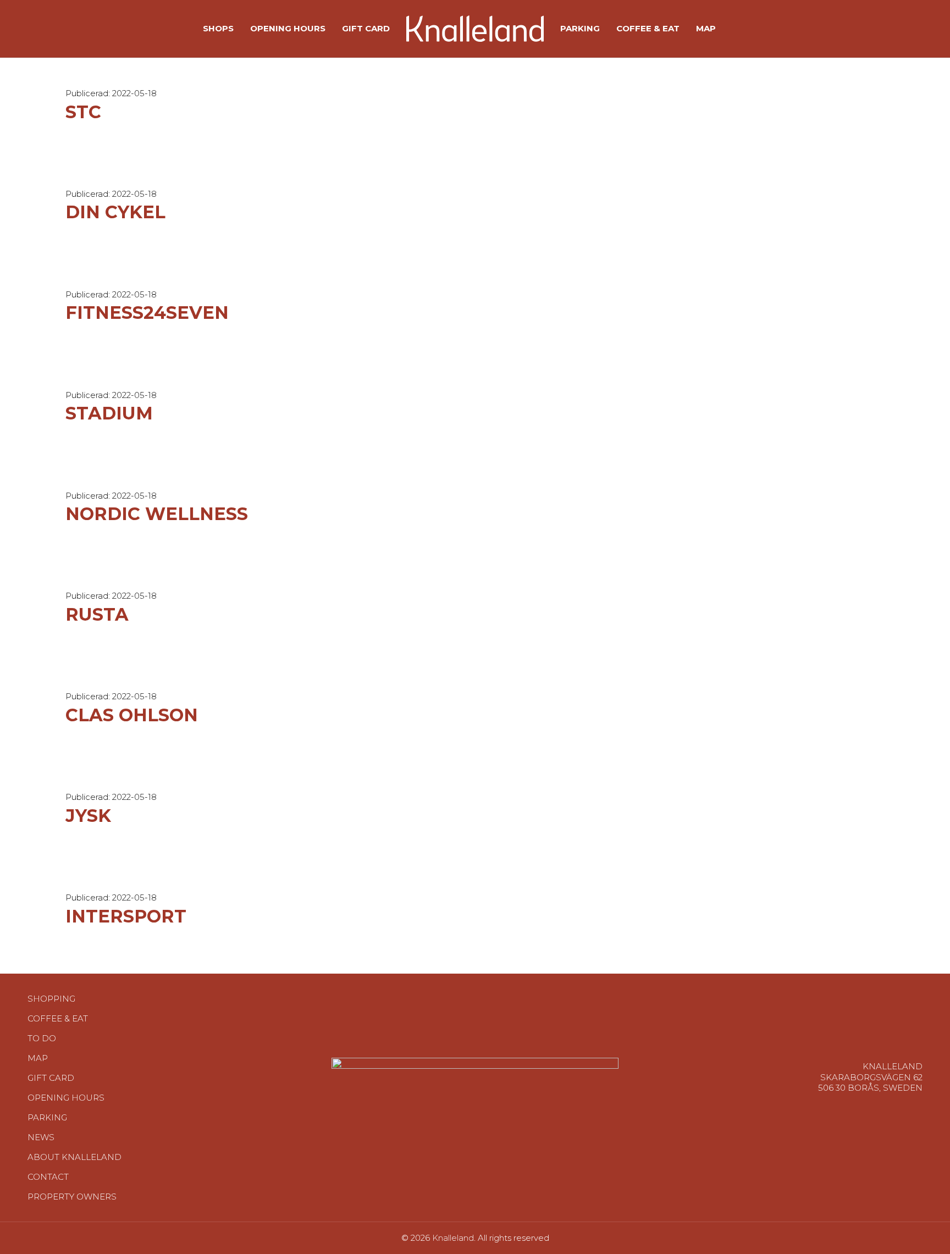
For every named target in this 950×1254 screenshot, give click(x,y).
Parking (47, 1117)
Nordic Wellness (156, 513)
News (40, 1137)
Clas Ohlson (131, 715)
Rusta (97, 614)
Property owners (72, 1196)
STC (83, 112)
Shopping (51, 998)
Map (37, 1058)
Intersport (125, 916)
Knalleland (453, 1238)
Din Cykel (115, 212)
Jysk (88, 815)
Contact (48, 1177)
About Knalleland (74, 1157)
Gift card (50, 1078)
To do (41, 1038)
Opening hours (65, 1097)
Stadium (109, 413)
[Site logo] (475, 28)
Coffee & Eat (57, 1018)
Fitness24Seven (147, 312)
